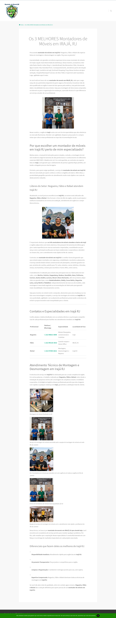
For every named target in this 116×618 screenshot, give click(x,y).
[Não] (114, 615)
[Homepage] (11, 10)
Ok (98, 615)
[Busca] (109, 9)
